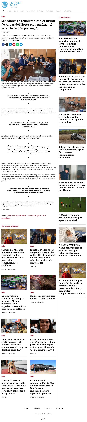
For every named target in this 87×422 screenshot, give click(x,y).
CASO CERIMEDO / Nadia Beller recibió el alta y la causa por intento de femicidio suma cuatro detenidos (70, 250)
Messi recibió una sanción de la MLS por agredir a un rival (70, 218)
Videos (58, 11)
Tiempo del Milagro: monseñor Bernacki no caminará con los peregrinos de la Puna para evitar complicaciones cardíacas (13, 257)
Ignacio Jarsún (41, 216)
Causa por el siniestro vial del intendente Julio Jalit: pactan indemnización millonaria (71, 152)
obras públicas (5, 218)
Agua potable (11, 216)
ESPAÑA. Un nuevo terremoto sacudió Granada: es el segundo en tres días (71, 118)
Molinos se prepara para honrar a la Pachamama (42, 297)
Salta (22, 11)
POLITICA (40, 11)
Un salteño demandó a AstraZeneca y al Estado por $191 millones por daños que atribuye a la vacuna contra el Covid (42, 344)
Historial (37, 408)
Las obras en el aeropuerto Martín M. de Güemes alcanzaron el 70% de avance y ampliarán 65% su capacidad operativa (43, 387)
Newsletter (68, 11)
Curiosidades (31, 11)
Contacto (27, 408)
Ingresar (60, 408)
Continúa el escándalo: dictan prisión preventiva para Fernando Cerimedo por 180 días (72, 186)
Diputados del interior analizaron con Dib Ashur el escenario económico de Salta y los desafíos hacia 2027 (14, 344)
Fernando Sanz (31, 216)
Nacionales (49, 11)
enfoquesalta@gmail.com (43, 414)
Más (15, 11)
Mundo (9, 11)
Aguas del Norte (21, 216)
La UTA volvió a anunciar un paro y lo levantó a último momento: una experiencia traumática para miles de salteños (13, 302)
